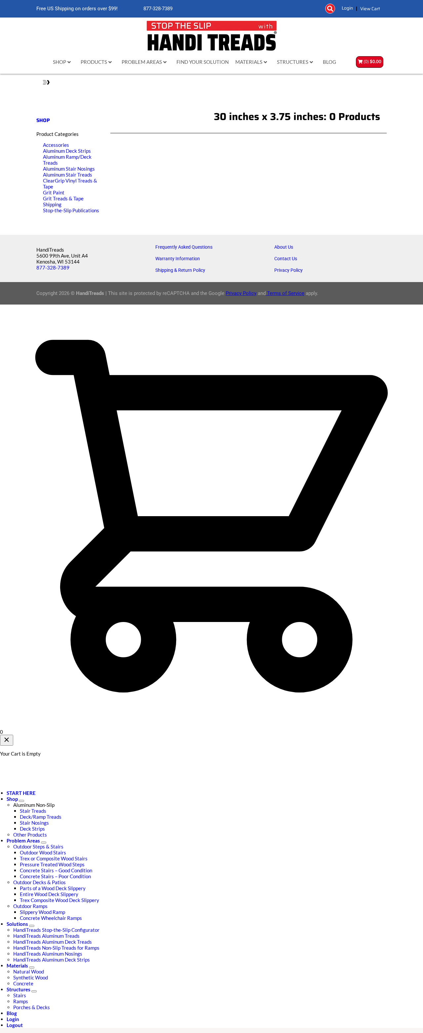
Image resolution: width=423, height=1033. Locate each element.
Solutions (17, 924)
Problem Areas (23, 841)
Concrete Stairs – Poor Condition (55, 876)
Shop (12, 799)
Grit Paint (53, 192)
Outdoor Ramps (30, 906)
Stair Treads (33, 811)
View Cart (370, 8)
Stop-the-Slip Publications (71, 210)
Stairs (19, 995)
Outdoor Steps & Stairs (38, 846)
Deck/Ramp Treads (40, 817)
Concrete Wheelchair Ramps (51, 918)
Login (347, 8)
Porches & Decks (31, 1007)
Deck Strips (32, 829)
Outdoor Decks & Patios (39, 882)
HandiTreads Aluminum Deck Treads (52, 942)
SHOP (43, 120)
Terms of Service (285, 293)
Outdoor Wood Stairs (43, 852)
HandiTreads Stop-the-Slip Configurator (56, 930)
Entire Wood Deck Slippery (49, 894)
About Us (283, 247)
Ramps (20, 1001)
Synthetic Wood (30, 977)
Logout (15, 1025)
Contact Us (285, 258)
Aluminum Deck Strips (67, 151)
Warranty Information (177, 258)
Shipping (52, 204)
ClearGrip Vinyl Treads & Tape (70, 183)
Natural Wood (28, 971)
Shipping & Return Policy (180, 270)
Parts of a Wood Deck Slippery (53, 888)
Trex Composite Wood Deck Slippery (59, 900)
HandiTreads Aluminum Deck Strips (51, 960)
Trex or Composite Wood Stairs (54, 858)
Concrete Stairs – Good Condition (56, 870)
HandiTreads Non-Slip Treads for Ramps (56, 948)
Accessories (56, 145)
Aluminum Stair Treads (67, 175)
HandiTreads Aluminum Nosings (47, 954)
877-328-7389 (157, 8)
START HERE (21, 793)
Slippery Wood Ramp (42, 912)
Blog (12, 1013)
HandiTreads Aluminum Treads (46, 936)
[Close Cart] (6, 740)
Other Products (30, 835)
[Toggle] (21, 801)
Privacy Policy (288, 270)
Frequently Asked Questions (183, 247)
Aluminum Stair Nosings (69, 169)
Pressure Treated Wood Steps (52, 864)
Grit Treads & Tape (63, 198)
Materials (17, 966)
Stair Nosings (34, 823)
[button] (330, 9)
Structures (18, 989)
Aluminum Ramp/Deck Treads (67, 160)
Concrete (23, 983)
